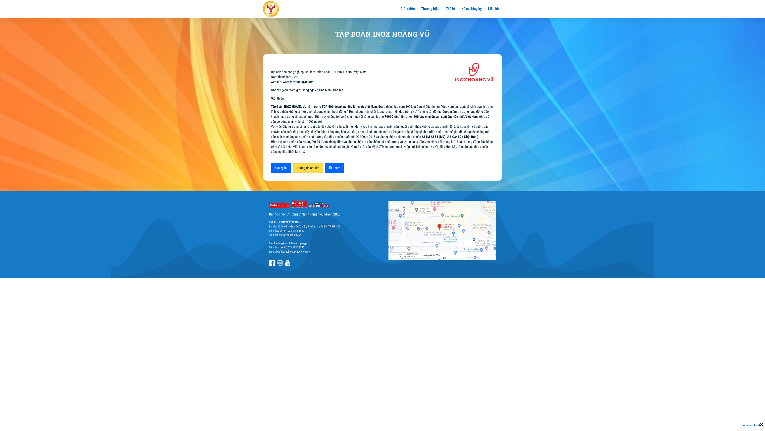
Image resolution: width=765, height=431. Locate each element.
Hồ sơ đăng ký (471, 9)
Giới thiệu (407, 9)
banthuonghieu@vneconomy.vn (293, 251)
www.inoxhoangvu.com (298, 82)
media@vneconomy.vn (288, 234)
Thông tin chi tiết (308, 168)
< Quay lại (281, 168)
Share (336, 168)
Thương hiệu (430, 9)
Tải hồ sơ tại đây (752, 425)
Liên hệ (493, 9)
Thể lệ (450, 9)
